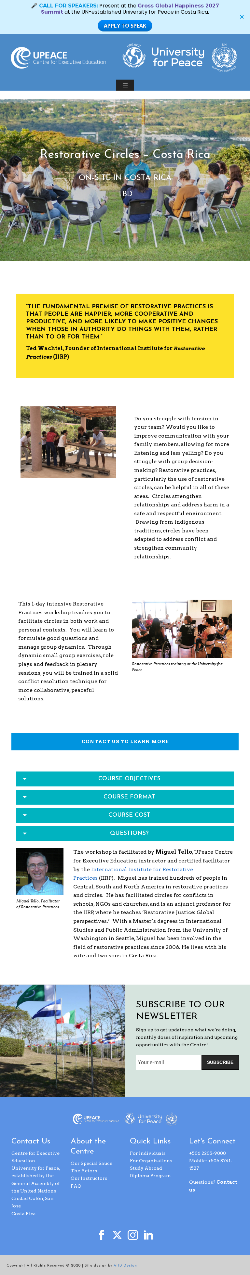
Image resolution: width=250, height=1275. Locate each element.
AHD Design (125, 1266)
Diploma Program (150, 1175)
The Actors (84, 1170)
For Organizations (151, 1160)
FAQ (76, 1186)
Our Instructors (89, 1178)
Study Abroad (146, 1168)
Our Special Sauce (91, 1163)
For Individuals (147, 1153)
